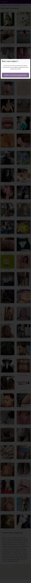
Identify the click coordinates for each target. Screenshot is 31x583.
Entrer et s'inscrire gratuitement (15, 75)
